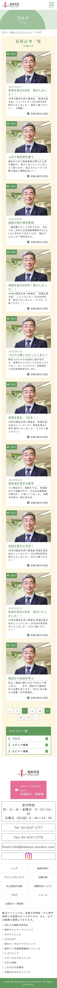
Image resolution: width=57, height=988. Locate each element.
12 (21, 717)
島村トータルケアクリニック (20, 943)
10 (40, 711)
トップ (14, 868)
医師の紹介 (43, 868)
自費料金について (43, 886)
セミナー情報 (20, 751)
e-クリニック (12, 953)
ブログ (16, 738)
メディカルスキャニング (18, 957)
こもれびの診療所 (14, 967)
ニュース (42, 894)
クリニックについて (14, 877)
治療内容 (42, 877)
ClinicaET (10, 939)
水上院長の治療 (14, 886)
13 (28, 717)
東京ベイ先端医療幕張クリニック (22, 948)
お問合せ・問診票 (32, 790)
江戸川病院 (10, 962)
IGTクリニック (13, 934)
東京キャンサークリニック (19, 929)
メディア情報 (20, 745)
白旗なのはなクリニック (18, 971)
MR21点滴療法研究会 (16, 925)
